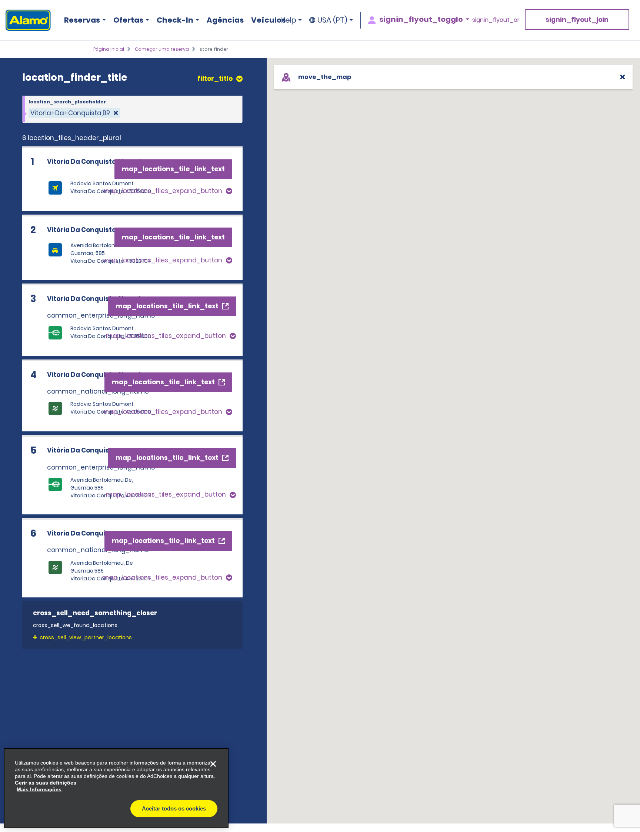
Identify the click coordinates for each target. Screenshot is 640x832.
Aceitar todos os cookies (174, 808)
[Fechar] (213, 763)
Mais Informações (39, 789)
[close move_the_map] (622, 77)
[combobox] (132, 109)
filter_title (215, 79)
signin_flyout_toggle (421, 19)
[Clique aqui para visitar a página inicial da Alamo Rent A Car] (25, 20)
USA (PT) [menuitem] (332, 20)
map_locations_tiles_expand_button (162, 190)
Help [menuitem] (288, 20)
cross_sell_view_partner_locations (86, 637)
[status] (74, 113)
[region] (116, 788)
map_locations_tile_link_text (173, 169)
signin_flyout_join (577, 19)
